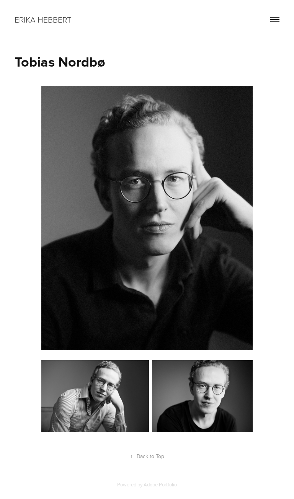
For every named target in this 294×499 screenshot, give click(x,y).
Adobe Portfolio (160, 484)
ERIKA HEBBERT (43, 19)
